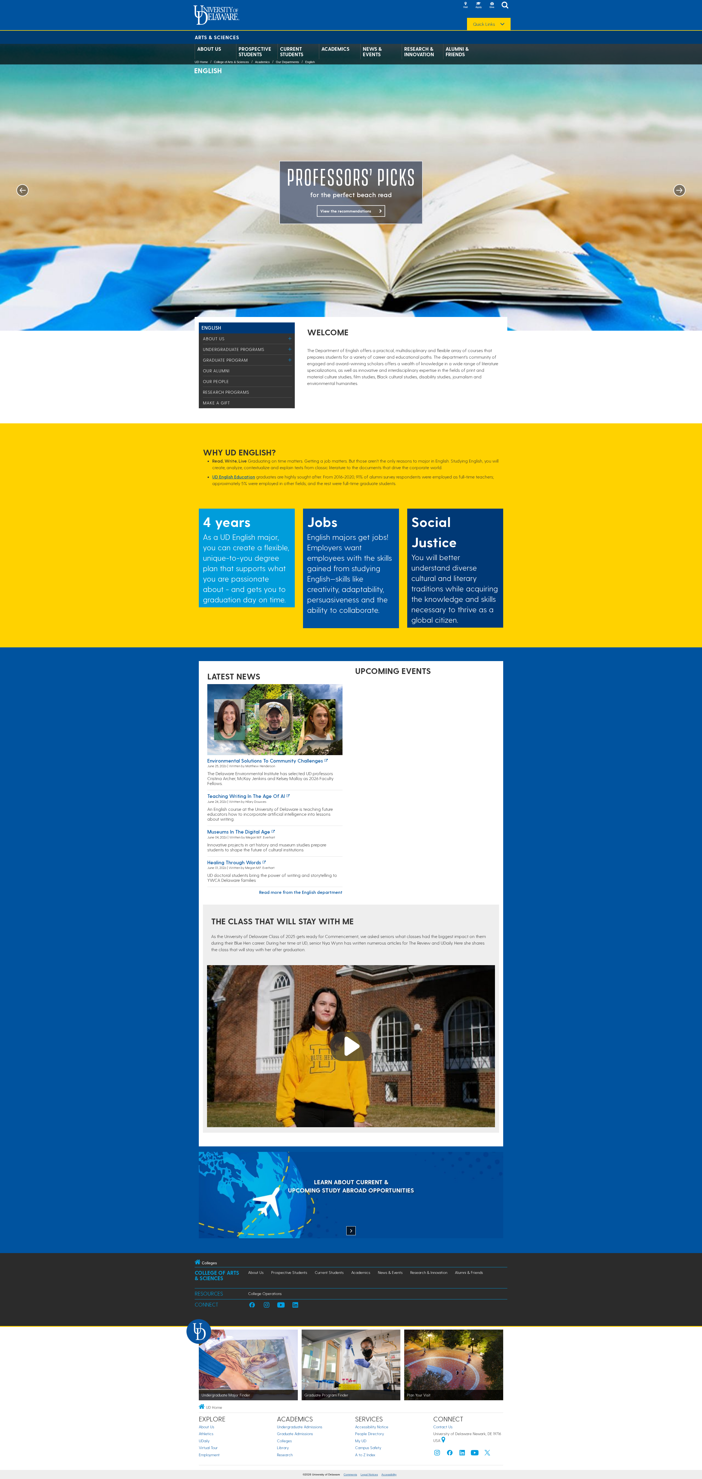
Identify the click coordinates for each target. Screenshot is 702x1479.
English (310, 62)
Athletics (206, 1433)
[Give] (492, 5)
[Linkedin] (462, 1454)
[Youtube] (475, 1454)
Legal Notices (369, 1474)
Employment (209, 1454)
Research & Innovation (419, 51)
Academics (335, 49)
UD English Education (233, 476)
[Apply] (478, 5)
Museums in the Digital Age (238, 831)
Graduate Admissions (295, 1433)
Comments (350, 1474)
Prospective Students (255, 51)
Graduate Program (225, 360)
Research (285, 1454)
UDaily (204, 1440)
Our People (216, 381)
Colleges (284, 1440)
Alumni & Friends (457, 51)
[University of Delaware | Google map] (443, 1440)
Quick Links (484, 24)
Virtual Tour (208, 1447)
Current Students (291, 51)
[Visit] (465, 5)
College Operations (265, 1293)
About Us (209, 49)
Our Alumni (216, 370)
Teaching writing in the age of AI (246, 796)
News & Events (372, 51)
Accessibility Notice (371, 1426)
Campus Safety (368, 1447)
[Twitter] (487, 1454)
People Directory (369, 1433)
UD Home (201, 62)
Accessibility (389, 1474)
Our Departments (287, 62)
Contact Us (442, 1426)
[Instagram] (437, 1454)
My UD (360, 1440)
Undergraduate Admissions (299, 1426)
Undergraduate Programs (233, 349)
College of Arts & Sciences (231, 62)
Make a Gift (216, 402)
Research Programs (226, 392)
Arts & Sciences (217, 37)
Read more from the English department (300, 892)
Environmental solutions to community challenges (265, 760)
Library (283, 1447)
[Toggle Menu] (290, 338)
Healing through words (234, 862)
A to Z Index (365, 1454)
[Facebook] (450, 1454)
